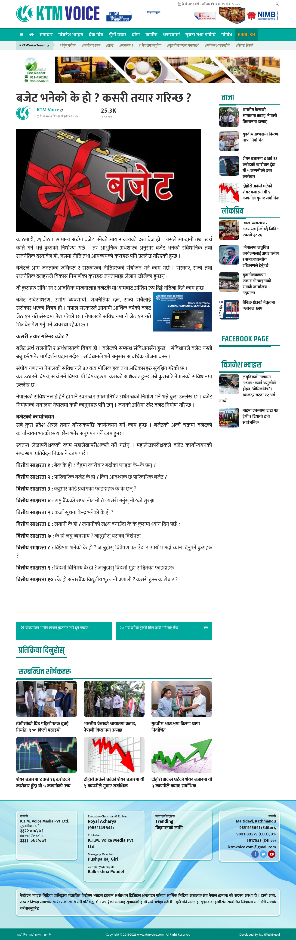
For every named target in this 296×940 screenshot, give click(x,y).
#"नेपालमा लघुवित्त (150, 45)
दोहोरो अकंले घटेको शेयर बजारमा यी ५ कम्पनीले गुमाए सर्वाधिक (114, 783)
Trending (164, 821)
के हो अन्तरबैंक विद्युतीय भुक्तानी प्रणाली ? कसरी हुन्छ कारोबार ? (117, 579)
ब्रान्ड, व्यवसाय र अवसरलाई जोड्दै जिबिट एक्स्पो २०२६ (261, 229)
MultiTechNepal (269, 934)
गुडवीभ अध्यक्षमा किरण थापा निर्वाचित (175, 727)
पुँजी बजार (117, 35)
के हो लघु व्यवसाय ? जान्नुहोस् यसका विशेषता (98, 536)
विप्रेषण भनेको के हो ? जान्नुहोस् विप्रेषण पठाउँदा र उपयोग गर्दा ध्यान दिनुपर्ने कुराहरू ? (114, 552)
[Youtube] (272, 854)
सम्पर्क (47, 934)
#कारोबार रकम (91, 45)
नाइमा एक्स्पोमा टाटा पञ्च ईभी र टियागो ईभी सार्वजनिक (260, 416)
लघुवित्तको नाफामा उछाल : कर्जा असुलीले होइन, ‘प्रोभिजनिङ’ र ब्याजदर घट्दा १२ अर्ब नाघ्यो (247, 389)
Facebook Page (245, 339)
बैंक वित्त (96, 35)
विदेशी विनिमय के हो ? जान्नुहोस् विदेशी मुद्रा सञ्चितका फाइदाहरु (114, 567)
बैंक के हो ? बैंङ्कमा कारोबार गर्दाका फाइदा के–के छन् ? (105, 465)
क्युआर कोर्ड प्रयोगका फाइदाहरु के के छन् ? (95, 489)
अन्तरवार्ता (171, 35)
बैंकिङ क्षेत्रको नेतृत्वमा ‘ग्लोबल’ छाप (259, 305)
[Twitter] (263, 854)
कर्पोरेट (151, 35)
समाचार (46, 35)
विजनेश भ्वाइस (70, 35)
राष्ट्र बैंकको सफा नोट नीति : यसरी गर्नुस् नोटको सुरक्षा (104, 500)
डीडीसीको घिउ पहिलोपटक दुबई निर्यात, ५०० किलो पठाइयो (42, 727)
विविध (226, 35)
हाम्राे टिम (22, 934)
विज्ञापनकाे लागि (169, 828)
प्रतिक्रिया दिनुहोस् (41, 650)
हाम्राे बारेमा (35, 934)
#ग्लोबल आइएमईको (217, 45)
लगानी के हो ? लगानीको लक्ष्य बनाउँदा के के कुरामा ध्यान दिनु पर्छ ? (117, 524)
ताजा (228, 97)
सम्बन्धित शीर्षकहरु (44, 672)
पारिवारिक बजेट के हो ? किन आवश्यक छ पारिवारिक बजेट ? (110, 477)
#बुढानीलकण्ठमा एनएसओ (183, 45)
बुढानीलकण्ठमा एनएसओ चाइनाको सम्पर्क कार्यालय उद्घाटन (257, 284)
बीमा (136, 35)
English (246, 35)
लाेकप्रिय (233, 211)
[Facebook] (255, 854)
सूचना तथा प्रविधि (200, 35)
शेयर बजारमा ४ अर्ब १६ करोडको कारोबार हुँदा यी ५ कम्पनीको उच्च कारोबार (43, 786)
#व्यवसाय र (126, 45)
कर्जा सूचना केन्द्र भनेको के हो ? (84, 512)
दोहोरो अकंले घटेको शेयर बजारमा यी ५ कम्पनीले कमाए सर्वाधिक (181, 783)
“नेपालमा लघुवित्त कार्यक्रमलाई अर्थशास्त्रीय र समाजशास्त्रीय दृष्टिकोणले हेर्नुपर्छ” (261, 256)
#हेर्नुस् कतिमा (68, 45)
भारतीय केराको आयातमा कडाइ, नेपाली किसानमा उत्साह (110, 727)
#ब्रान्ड (110, 45)
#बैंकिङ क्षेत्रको (244, 45)
